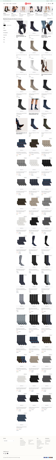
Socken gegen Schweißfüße (40, 443)
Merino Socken (39, 440)
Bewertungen (47, 443)
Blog (45, 442)
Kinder (10, 3)
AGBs (29, 442)
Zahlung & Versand (30, 440)
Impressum (29, 441)
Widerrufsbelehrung (22, 443)
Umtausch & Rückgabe (23, 442)
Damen (7, 3)
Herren (4, 3)
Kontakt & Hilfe (22, 440)
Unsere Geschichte (47, 441)
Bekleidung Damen (39, 442)
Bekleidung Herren (39, 441)
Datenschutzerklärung (31, 443)
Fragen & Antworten (22, 441)
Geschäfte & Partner (47, 440)
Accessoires (14, 3)
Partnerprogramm (39, 448)
